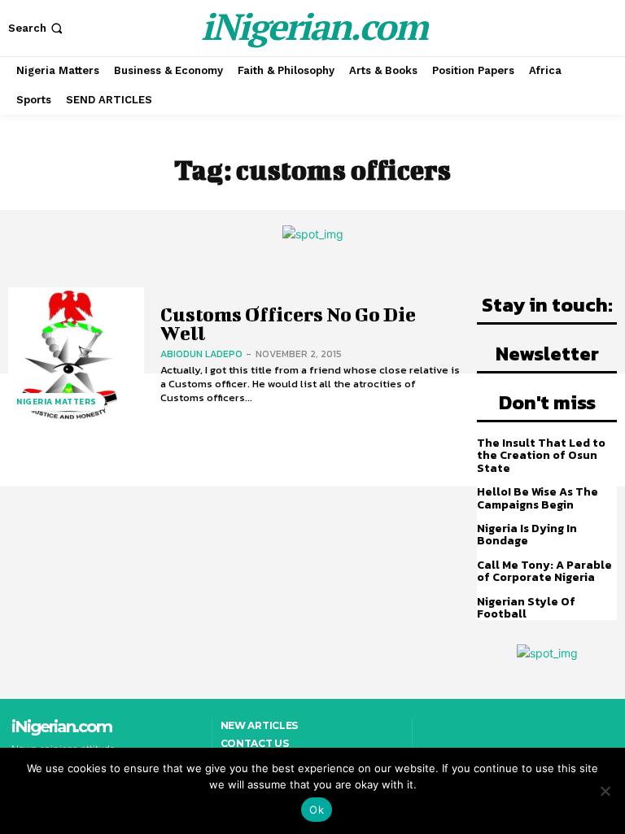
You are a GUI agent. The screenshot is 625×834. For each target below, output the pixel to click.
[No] (605, 791)
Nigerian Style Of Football (526, 607)
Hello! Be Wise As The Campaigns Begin (537, 498)
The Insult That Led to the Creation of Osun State (541, 455)
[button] (37, 28)
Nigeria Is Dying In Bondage (527, 534)
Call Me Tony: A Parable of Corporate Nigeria (544, 571)
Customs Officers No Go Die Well (288, 323)
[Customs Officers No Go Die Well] (76, 355)
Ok (316, 809)
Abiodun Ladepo (201, 354)
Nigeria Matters (56, 401)
